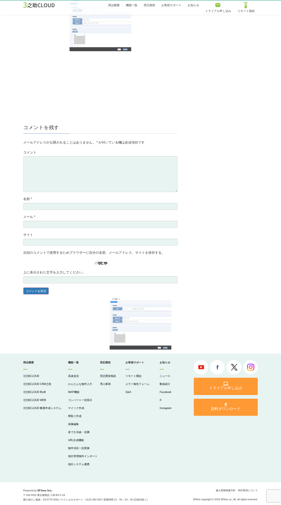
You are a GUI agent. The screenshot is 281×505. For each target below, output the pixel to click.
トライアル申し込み (225, 388)
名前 (27, 199)
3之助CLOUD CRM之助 (37, 384)
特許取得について (248, 490)
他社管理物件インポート (83, 456)
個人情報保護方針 (226, 490)
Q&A (128, 392)
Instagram (166, 408)
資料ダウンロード (225, 409)
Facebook (165, 392)
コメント (29, 152)
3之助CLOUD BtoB (34, 392)
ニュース (165, 376)
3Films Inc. (44, 490)
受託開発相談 (108, 376)
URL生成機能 (76, 440)
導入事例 (105, 384)
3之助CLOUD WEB (34, 400)
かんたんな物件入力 (80, 384)
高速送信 (73, 376)
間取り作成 (74, 416)
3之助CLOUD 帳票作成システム (42, 408)
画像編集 (73, 424)
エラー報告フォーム (137, 384)
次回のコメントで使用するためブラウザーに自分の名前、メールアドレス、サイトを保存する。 (94, 252)
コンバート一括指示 (80, 400)
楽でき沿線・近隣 (78, 432)
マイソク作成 (76, 408)
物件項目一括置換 (78, 448)
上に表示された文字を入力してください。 (54, 272)
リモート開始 (133, 376)
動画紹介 (165, 384)
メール (29, 217)
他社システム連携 (78, 464)
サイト (28, 234)
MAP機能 (73, 392)
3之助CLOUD (31, 376)
